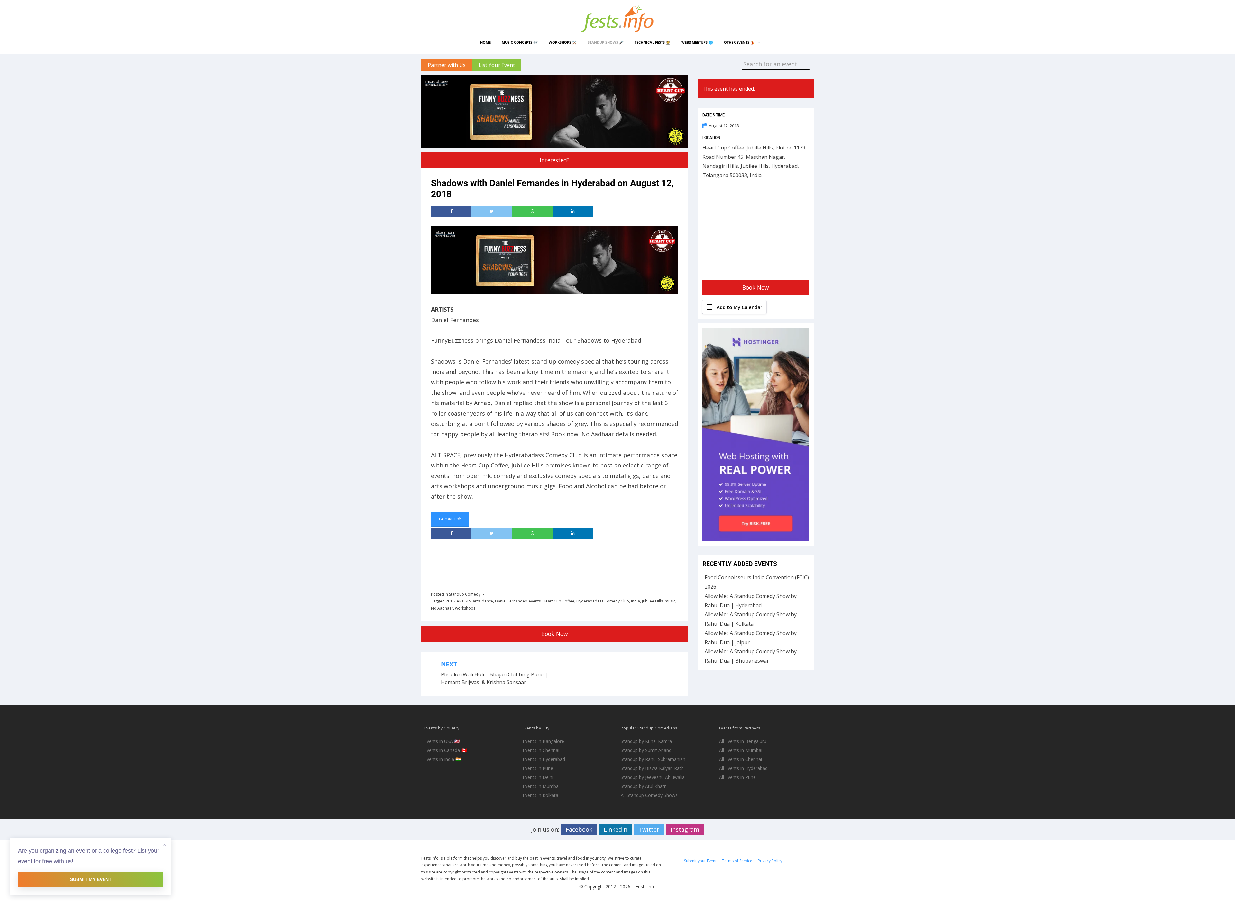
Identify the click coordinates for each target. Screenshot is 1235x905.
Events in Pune (538, 768)
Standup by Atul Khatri (644, 786)
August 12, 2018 (724, 126)
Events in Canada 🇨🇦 (445, 750)
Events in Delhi (538, 777)
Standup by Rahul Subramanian (653, 759)
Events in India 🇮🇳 (442, 759)
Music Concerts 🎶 (520, 42)
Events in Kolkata (540, 795)
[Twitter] (491, 211)
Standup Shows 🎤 (606, 42)
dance (487, 601)
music (670, 601)
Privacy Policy (770, 861)
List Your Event (497, 64)
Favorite (448, 519)
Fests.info (646, 886)
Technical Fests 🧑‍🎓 (652, 42)
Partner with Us (447, 64)
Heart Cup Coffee (558, 601)
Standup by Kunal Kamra (646, 741)
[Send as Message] (532, 211)
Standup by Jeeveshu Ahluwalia (653, 777)
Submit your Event (700, 861)
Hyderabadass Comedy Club (602, 601)
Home (485, 42)
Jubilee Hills (652, 601)
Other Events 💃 (739, 42)
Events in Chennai (541, 750)
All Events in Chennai (740, 759)
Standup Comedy (464, 594)
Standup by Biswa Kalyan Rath (652, 768)
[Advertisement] (548, 562)
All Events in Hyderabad (743, 768)
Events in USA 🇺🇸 (442, 741)
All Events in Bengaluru (742, 741)
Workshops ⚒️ (563, 42)
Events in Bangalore (543, 741)
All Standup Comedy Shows (649, 795)
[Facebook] (451, 211)
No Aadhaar (442, 608)
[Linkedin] (573, 211)
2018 (450, 601)
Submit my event (91, 879)
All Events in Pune (737, 777)
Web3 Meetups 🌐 (697, 42)
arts (476, 601)
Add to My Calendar (739, 307)
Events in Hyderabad (544, 759)
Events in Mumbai (541, 786)
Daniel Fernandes (511, 601)
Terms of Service (737, 861)
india (635, 601)
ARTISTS (464, 601)
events (535, 601)
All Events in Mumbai (740, 750)
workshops (465, 608)
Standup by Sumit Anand (646, 750)
